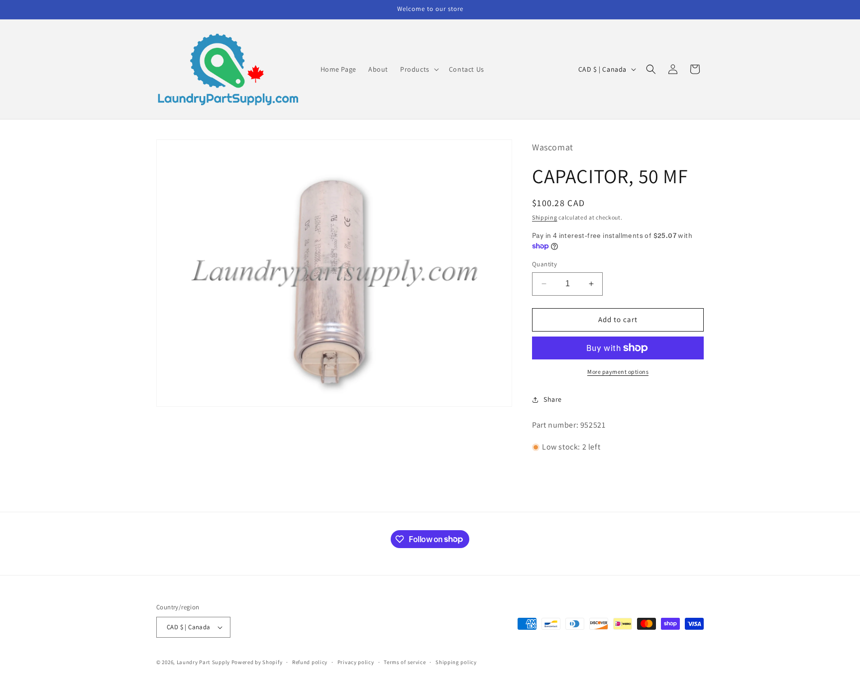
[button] (418, 69)
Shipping (544, 217)
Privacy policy (355, 662)
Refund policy (309, 662)
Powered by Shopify (257, 662)
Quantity (544, 264)
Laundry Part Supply (204, 662)
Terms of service (405, 662)
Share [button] (552, 399)
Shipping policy (456, 662)
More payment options (617, 371)
